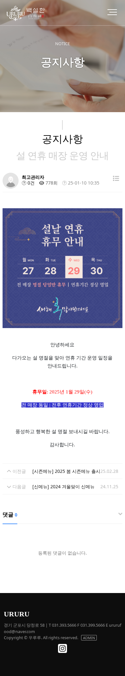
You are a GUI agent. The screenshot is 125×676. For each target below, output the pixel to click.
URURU (16, 614)
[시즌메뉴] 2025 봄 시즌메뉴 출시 (66, 471)
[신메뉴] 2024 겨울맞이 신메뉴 (63, 486)
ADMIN (89, 637)
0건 (30, 183)
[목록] (116, 178)
